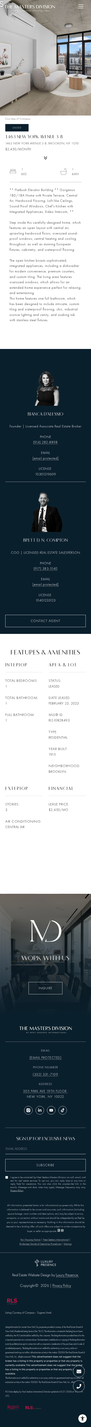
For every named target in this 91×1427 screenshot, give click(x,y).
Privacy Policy (16, 1190)
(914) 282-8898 (45, 442)
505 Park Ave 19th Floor (45, 1091)
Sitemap (67, 1243)
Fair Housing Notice (30, 1239)
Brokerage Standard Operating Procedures (40, 1243)
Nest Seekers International (56, 1239)
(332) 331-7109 (45, 1074)
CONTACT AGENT (46, 621)
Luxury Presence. (67, 1275)
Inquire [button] (45, 988)
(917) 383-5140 (46, 569)
